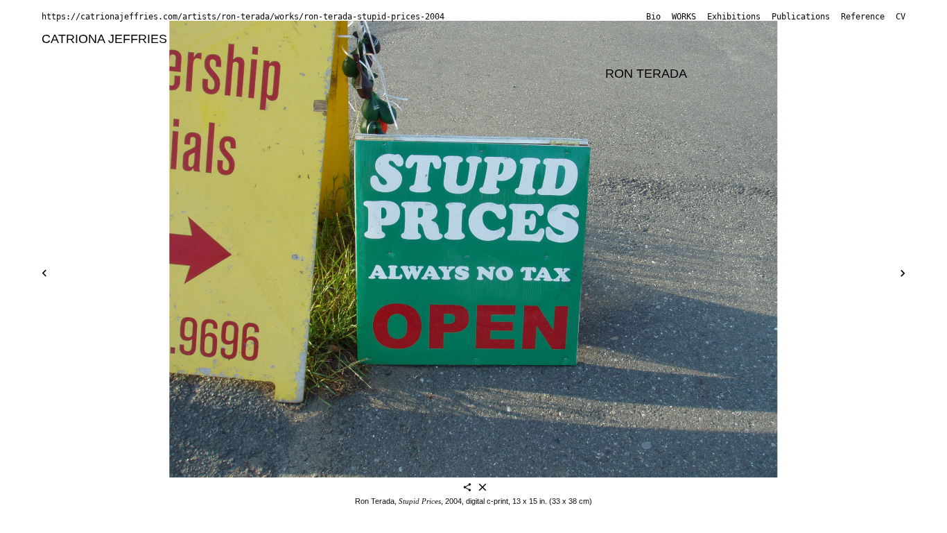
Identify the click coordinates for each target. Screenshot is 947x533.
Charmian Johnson (208, 56)
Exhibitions (734, 17)
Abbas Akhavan (221, 39)
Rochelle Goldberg (93, 56)
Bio (653, 17)
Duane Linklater (584, 56)
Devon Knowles (486, 56)
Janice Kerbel (394, 56)
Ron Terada (646, 74)
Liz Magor (69, 74)
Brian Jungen (308, 56)
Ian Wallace (74, 92)
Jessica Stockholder (538, 74)
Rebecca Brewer (605, 39)
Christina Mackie (813, 56)
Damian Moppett (269, 74)
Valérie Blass (312, 39)
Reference (863, 17)
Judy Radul (441, 74)
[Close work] (482, 488)
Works (684, 17)
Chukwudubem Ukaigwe (765, 74)
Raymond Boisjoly (409, 39)
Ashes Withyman (164, 92)
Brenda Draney (705, 39)
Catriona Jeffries (104, 39)
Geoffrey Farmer (803, 39)
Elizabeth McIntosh (160, 74)
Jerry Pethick (363, 74)
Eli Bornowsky (509, 39)
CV (900, 17)
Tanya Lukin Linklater (697, 56)
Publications (801, 17)
